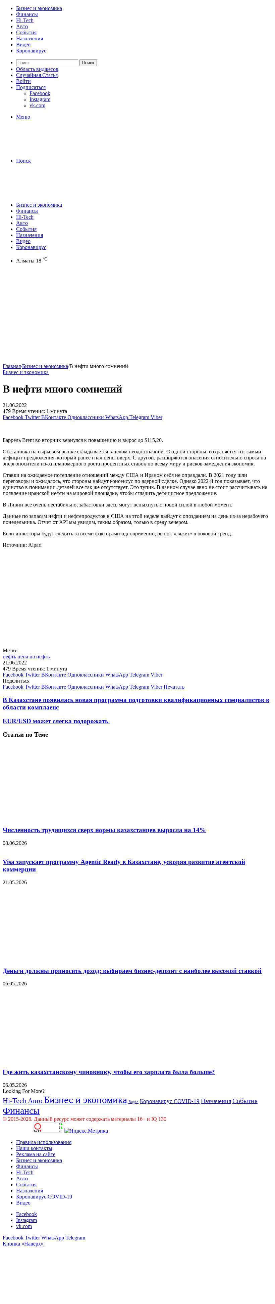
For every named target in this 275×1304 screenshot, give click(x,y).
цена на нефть (33, 656)
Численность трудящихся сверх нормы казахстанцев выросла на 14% (104, 829)
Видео (23, 44)
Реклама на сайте (35, 1154)
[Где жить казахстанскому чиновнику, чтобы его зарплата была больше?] (68, 1059)
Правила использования (43, 1142)
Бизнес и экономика (39, 8)
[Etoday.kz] (53, 149)
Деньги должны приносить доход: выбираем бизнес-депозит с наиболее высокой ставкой (132, 970)
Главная (12, 366)
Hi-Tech (25, 20)
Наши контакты (34, 1148)
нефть (9, 656)
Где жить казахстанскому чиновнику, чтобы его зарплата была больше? (109, 1071)
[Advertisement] (137, 316)
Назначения (29, 38)
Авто (22, 26)
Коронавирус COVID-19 (170, 1101)
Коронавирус (31, 50)
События (26, 32)
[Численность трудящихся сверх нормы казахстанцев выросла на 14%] (68, 817)
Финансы (27, 14)
